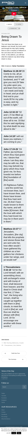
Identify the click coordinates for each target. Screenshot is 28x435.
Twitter (3, 393)
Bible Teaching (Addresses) (11, 343)
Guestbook (4, 414)
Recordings (4, 416)
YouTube (3, 395)
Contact (3, 412)
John (14, 345)
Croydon (21, 343)
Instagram (3, 400)
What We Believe (5, 419)
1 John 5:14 (4, 378)
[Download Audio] (19, 28)
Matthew (18, 345)
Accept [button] (13, 433)
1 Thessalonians (8, 345)
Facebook (4, 398)
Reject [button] (19, 433)
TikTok (3, 402)
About (2, 410)
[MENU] (25, 3)
